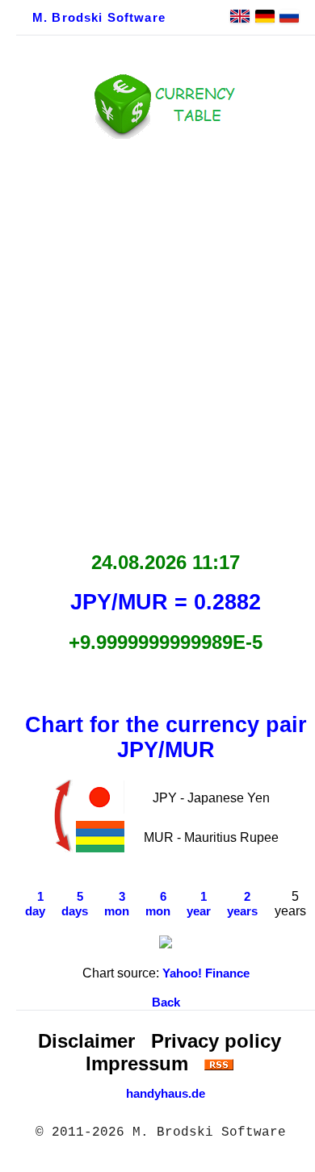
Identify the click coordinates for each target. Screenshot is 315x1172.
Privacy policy (216, 1041)
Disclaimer (86, 1041)
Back (166, 1002)
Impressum (137, 1063)
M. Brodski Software (99, 17)
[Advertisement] (157, 340)
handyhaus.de (165, 1093)
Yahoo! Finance (206, 973)
